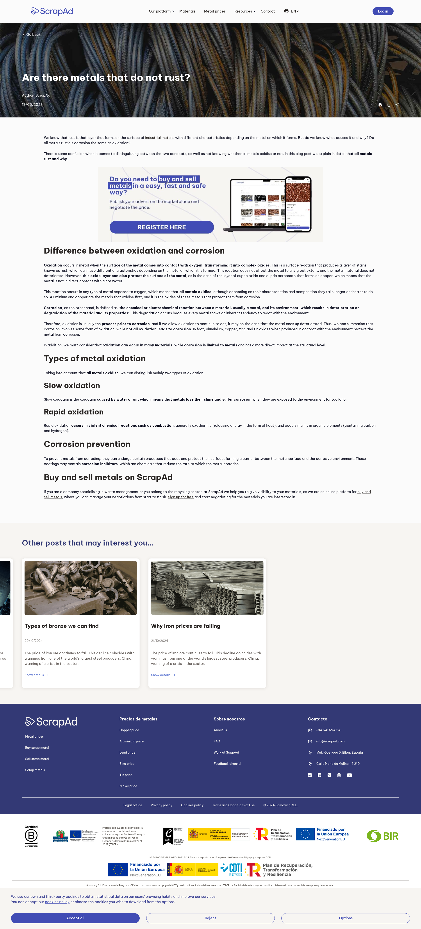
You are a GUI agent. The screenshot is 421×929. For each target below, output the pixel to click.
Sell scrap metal (37, 759)
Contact (268, 11)
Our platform (160, 11)
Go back (33, 34)
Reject (210, 918)
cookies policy (57, 902)
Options (346, 918)
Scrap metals (35, 770)
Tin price (126, 775)
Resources (243, 11)
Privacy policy (161, 805)
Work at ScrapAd (226, 752)
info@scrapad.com (330, 741)
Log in (383, 11)
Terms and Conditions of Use (233, 805)
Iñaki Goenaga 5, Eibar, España (339, 752)
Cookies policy (192, 805)
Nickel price (128, 786)
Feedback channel (227, 764)
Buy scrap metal (37, 748)
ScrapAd (43, 95)
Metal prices (215, 11)
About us (220, 730)
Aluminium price (132, 741)
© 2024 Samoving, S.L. (280, 805)
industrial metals (159, 137)
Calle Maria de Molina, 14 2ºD (338, 764)
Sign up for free (181, 497)
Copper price (129, 730)
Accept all (75, 918)
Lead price (127, 752)
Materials (187, 11)
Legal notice (132, 805)
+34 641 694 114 (328, 730)
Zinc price (127, 764)
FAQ (217, 741)
